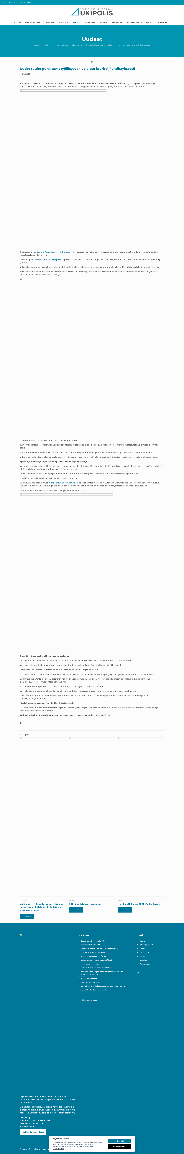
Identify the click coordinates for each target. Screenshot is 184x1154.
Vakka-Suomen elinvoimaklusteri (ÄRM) (96, 960)
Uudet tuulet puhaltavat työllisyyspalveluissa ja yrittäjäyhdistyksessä (118, 45)
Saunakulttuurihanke (89, 978)
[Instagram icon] (179, 2)
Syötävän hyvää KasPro (90, 982)
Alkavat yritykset (146, 945)
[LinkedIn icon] (176, 2)
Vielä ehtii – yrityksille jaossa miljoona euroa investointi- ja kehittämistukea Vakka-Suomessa (41, 907)
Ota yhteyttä (9, 2)
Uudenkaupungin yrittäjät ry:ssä (63, 483)
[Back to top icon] (162, 1149)
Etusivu (37, 45)
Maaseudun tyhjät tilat (90, 964)
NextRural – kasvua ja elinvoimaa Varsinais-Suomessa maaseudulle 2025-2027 (102, 973)
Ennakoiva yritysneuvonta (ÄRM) (93, 941)
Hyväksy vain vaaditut (119, 1146)
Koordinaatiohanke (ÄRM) (91, 945)
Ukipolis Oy (144, 960)
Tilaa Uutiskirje (25, 2)
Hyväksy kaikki (119, 1141)
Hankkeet (143, 949)
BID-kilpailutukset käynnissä (85, 904)
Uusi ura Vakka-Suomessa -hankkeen (54, 252)
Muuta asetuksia (58, 1148)
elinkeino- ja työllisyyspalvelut (50, 259)
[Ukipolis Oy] (92, 12)
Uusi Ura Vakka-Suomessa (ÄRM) (94, 952)
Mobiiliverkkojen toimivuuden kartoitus (96, 968)
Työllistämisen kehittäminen (69, 45)
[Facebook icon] (174, 2)
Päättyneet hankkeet (89, 1000)
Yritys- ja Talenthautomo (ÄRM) (93, 956)
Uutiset (48, 45)
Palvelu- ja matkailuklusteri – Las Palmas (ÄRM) (99, 949)
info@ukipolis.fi (27, 1126)
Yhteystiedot (145, 964)
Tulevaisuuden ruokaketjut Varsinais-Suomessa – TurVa (103, 986)
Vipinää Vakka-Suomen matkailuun (95, 990)
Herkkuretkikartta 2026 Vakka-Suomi (139, 904)
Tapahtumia (144, 952)
